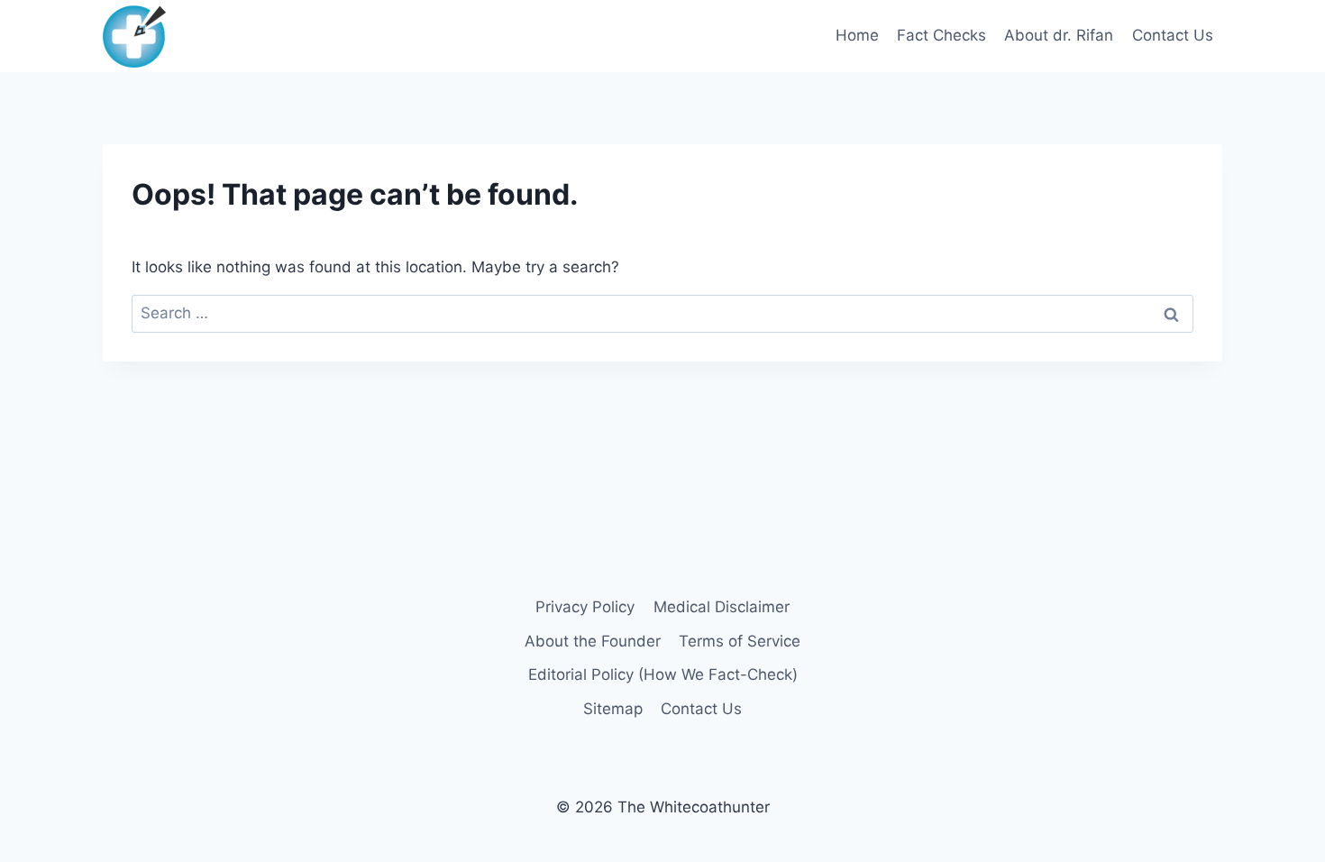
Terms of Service (739, 641)
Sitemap (613, 709)
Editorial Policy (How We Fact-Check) (663, 674)
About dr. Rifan (1058, 35)
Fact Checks (941, 35)
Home (857, 35)
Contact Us (1172, 35)
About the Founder (593, 641)
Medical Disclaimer (721, 607)
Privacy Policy (585, 607)
